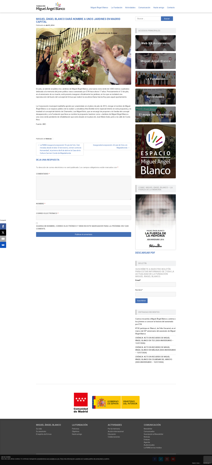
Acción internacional (116, 431)
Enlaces (147, 440)
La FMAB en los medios (153, 448)
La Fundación (116, 7)
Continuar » (207, 463)
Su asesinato (41, 431)
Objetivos (75, 431)
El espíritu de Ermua (43, 434)
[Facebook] (3, 226)
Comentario (43, 174)
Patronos (75, 429)
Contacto (171, 7)
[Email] (3, 239)
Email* (138, 280)
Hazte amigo (158, 7)
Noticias (49, 139)
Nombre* (139, 290)
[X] (3, 232)
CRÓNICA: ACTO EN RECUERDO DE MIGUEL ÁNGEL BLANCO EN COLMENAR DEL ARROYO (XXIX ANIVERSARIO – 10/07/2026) (153, 359)
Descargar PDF (145, 252)
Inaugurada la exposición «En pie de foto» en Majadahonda (110, 146)
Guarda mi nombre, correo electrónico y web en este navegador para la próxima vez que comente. (82, 227)
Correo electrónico (47, 213)
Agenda (147, 442)
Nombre (40, 204)
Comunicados (149, 431)
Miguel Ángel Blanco (99, 7)
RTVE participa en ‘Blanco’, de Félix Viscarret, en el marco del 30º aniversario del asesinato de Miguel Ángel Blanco (155, 331)
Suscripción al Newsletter (153, 434)
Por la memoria (114, 429)
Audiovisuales (149, 445)
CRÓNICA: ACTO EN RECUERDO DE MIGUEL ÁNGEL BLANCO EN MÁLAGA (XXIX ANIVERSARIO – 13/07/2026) (155, 350)
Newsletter (148, 429)
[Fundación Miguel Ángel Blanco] (52, 6)
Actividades (130, 7)
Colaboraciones (114, 437)
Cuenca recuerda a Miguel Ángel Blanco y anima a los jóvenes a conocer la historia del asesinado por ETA (155, 321)
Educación (112, 434)
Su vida (39, 429)
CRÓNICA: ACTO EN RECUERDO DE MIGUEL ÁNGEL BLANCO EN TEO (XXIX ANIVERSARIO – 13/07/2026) (154, 340)
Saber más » (196, 463)
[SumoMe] (3, 245)
